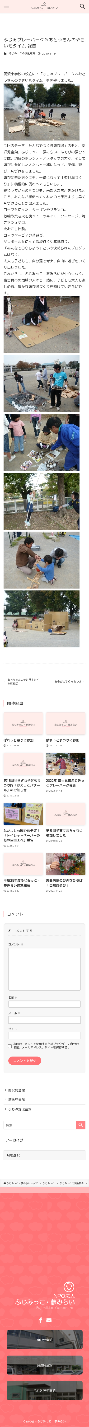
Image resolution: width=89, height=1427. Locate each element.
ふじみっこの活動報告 (22, 53)
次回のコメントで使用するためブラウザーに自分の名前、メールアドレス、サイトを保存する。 (46, 1045)
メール (14, 1013)
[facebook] (40, 1320)
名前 (13, 998)
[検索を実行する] (80, 1125)
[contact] (49, 1320)
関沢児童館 (16, 1090)
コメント (15, 944)
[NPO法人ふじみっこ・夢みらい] (44, 6)
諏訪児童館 (16, 1099)
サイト (12, 1029)
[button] (82, 6)
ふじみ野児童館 (20, 1109)
